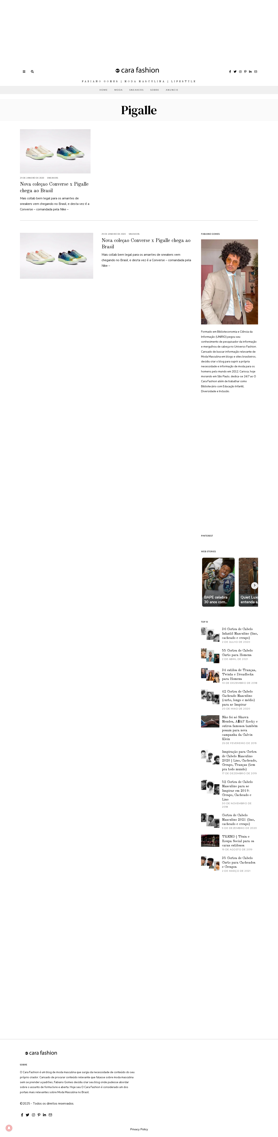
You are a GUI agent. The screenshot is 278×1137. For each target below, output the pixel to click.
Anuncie (172, 90)
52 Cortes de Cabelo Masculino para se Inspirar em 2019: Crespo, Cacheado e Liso (237, 790)
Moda (118, 90)
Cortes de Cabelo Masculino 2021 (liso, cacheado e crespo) (238, 820)
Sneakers (136, 90)
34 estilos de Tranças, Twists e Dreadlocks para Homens (239, 674)
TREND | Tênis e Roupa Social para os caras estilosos (238, 841)
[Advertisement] (122, 28)
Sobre (154, 90)
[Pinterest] (245, 71)
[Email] (255, 71)
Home (104, 90)
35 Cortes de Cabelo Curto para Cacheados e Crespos (238, 862)
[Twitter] (235, 71)
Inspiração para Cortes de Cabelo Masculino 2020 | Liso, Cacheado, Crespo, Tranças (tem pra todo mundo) (239, 760)
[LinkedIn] (250, 71)
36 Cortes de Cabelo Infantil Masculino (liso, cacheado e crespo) (240, 633)
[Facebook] (230, 71)
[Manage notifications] (9, 1128)
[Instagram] (240, 71)
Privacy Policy (139, 1129)
